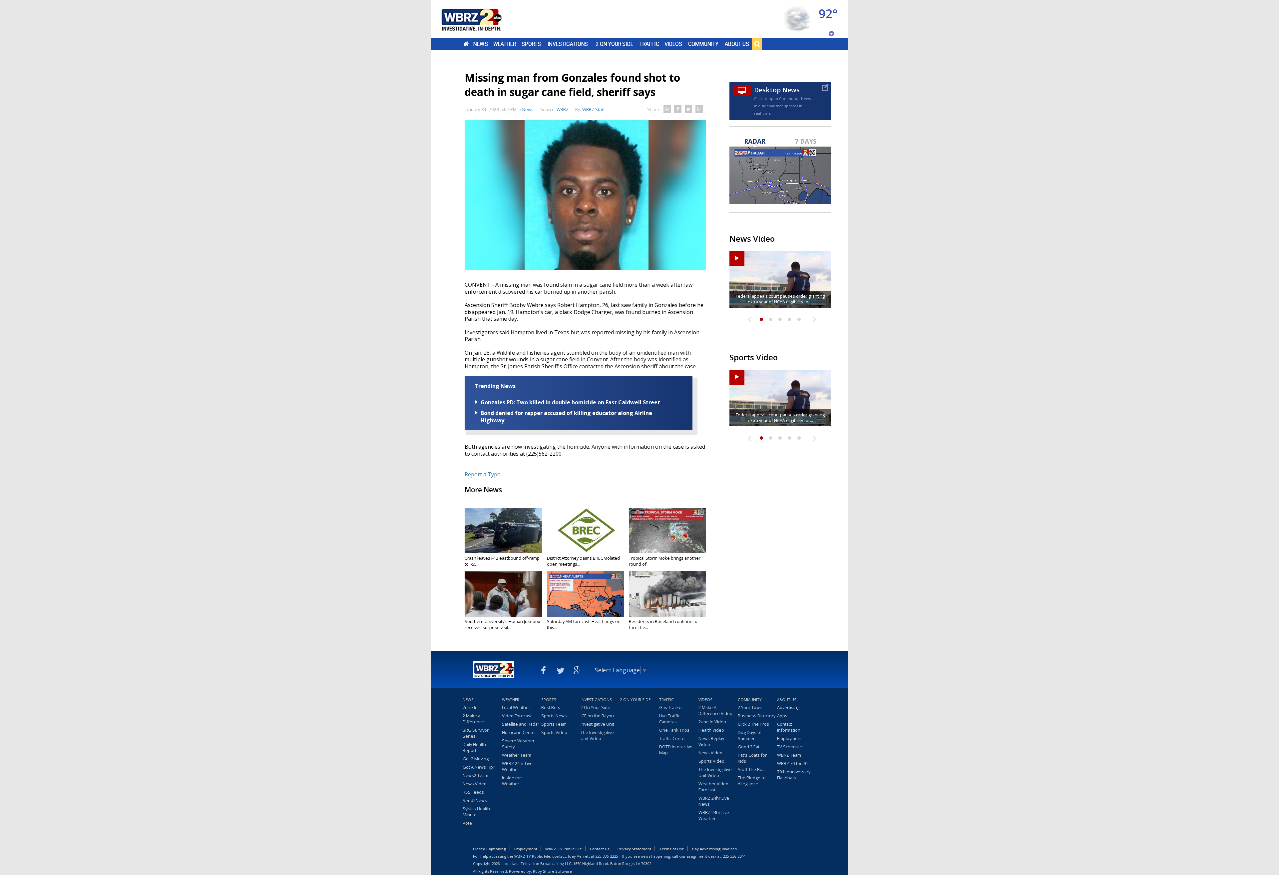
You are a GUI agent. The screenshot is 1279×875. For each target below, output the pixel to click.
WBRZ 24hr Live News (713, 801)
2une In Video (712, 722)
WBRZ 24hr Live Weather (517, 766)
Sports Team (554, 724)
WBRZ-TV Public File (563, 848)
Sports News (554, 716)
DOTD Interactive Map (675, 750)
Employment (789, 738)
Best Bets (550, 707)
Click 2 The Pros (753, 724)
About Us (737, 44)
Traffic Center (672, 738)
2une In (470, 707)
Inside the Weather (512, 781)
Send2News (475, 800)
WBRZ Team (789, 755)
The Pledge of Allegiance (752, 781)
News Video (475, 784)
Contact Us (600, 848)
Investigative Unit (597, 724)
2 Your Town (750, 707)
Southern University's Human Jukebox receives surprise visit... (502, 624)
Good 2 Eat (748, 747)
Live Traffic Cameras (669, 719)
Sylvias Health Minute (476, 812)
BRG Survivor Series (476, 733)
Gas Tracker (671, 707)
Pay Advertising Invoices (714, 848)
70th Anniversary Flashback (793, 775)
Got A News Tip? (479, 767)
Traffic (649, 44)
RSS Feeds (473, 792)
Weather (504, 44)
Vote (467, 823)
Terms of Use (671, 848)
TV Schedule (789, 747)
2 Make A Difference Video (715, 710)
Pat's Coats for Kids (752, 758)
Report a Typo (483, 474)
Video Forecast (517, 716)
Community (703, 44)
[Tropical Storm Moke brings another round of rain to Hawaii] (667, 530)
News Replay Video (711, 741)
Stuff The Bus (751, 769)
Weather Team (516, 755)
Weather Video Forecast (713, 787)
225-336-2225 (606, 856)
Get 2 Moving (476, 759)
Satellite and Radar (520, 724)
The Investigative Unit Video (597, 735)
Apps (782, 716)
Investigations (568, 44)
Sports (531, 44)
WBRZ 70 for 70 (792, 763)
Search (757, 44)
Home (466, 44)
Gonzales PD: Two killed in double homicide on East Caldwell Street (570, 402)
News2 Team (475, 775)
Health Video (711, 730)
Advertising (788, 707)
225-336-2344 (734, 856)
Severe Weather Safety (518, 744)
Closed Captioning (489, 848)
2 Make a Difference (473, 719)
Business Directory (756, 716)
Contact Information (788, 727)
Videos (673, 44)
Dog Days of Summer (750, 735)
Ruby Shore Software (552, 871)
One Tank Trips (674, 730)
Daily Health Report (474, 747)
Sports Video (554, 732)
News (480, 44)
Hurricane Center (519, 732)
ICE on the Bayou (597, 716)
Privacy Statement (634, 848)
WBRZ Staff (593, 109)
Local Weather (516, 707)
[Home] (480, 19)
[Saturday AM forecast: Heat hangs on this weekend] (585, 594)
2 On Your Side (614, 44)
